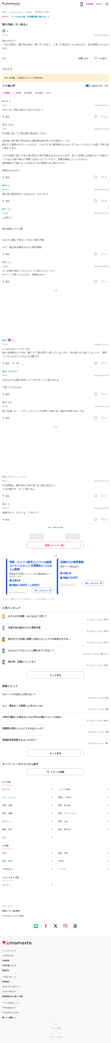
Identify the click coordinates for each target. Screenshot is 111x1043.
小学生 (61, 860)
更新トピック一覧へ (55, 545)
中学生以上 (7, 869)
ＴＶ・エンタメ (9, 797)
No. (5, 101)
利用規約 (5, 981)
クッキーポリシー (9, 991)
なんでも (6, 789)
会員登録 (89, 4)
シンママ (62, 869)
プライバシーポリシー (11, 986)
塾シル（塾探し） (9, 1017)
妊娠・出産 (63, 852)
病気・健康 (7, 813)
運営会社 (5, 970)
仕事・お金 (63, 821)
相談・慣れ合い (65, 829)
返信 (7, 117)
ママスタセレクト (9, 1007)
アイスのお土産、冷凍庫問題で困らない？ (30, 16)
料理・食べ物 (64, 805)
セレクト (6, 884)
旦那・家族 (7, 805)
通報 (4, 58)
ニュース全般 (64, 789)
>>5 (4, 217)
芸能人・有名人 (65, 797)
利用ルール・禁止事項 (11, 911)
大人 (4, 837)
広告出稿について (9, 965)
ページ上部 (55, 1028)
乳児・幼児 (7, 860)
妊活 (4, 852)
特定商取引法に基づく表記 (12, 996)
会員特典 (5, 960)
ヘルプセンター (8, 955)
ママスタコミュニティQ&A (13, 916)
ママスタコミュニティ (11, 1012)
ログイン (99, 4)
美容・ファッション (67, 813)
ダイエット (7, 821)
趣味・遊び (7, 829)
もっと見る (55, 675)
